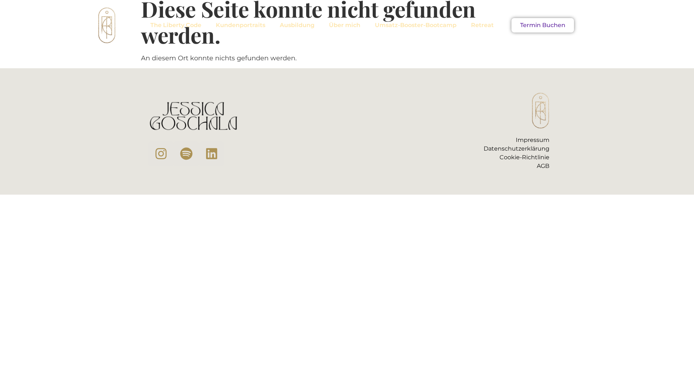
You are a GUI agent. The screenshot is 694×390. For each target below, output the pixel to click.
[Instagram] (161, 153)
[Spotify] (186, 153)
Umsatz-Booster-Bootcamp (416, 25)
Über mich (344, 25)
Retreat (482, 25)
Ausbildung (297, 25)
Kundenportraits (240, 25)
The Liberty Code (175, 25)
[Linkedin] (211, 153)
